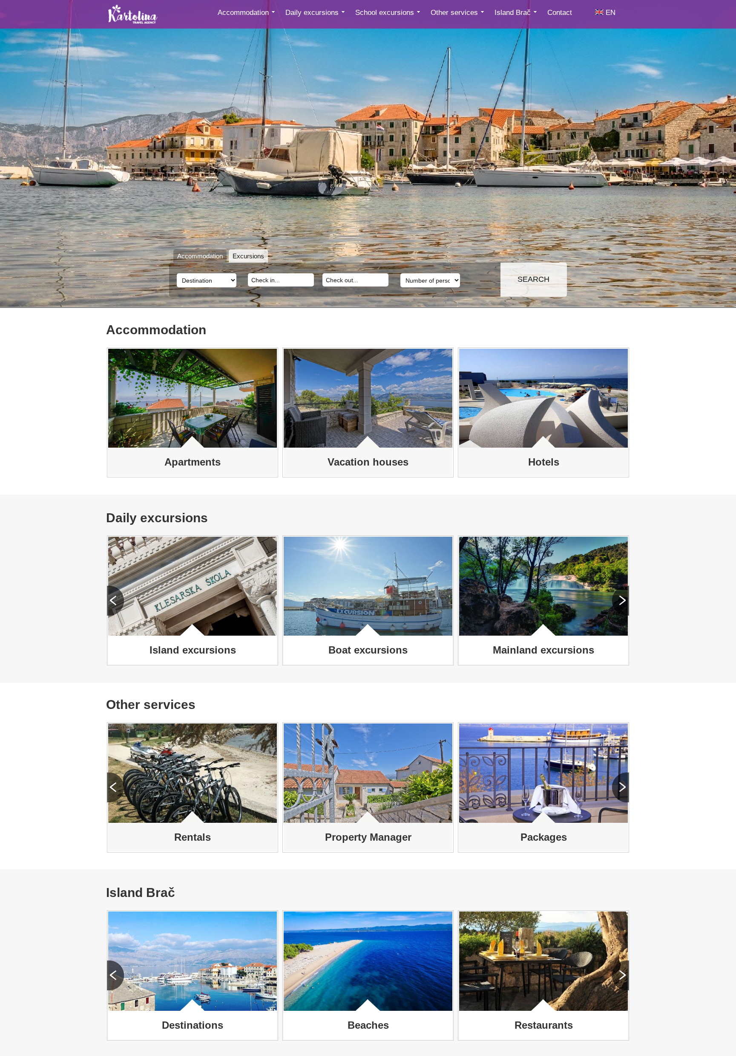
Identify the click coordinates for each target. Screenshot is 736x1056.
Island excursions (193, 650)
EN (609, 13)
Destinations (192, 1025)
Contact (559, 13)
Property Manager (368, 837)
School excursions (385, 13)
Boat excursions (368, 650)
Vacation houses (368, 462)
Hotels (543, 462)
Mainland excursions (543, 650)
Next (620, 601)
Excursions (248, 256)
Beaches (368, 1025)
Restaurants (544, 1025)
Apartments (192, 462)
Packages (543, 837)
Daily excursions (313, 13)
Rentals (192, 837)
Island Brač (513, 13)
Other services (455, 13)
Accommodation (244, 13)
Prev (115, 601)
